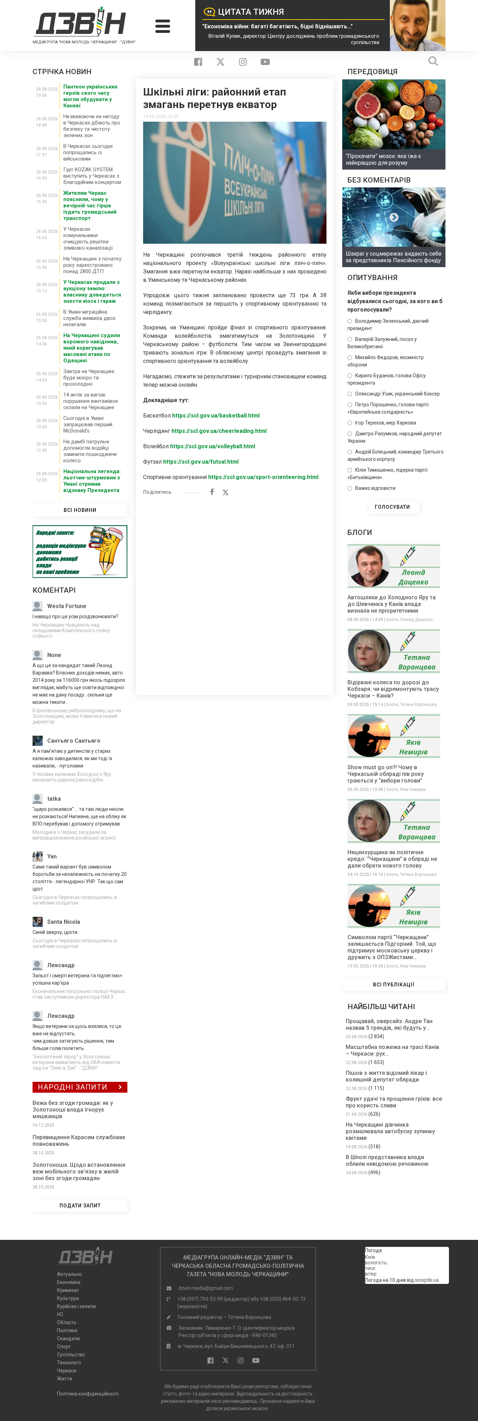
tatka (54, 798)
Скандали (68, 1338)
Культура (68, 1298)
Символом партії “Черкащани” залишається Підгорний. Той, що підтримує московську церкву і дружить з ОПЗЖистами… (391, 947)
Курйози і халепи (76, 1306)
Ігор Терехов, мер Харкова (385, 423)
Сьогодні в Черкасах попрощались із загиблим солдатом (75, 900)
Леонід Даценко (416, 619)
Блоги (392, 619)
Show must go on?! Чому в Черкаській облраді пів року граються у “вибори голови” (385, 774)
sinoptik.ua (427, 1280)
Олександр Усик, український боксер (397, 394)
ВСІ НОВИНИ (80, 510)
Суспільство (71, 1354)
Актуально (69, 1274)
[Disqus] (234, 591)
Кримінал (68, 1290)
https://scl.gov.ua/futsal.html (201, 461)
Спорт (64, 1346)
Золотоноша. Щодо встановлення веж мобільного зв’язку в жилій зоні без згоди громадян (79, 1171)
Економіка (68, 1282)
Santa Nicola (63, 922)
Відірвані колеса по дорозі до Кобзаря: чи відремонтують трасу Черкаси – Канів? (393, 689)
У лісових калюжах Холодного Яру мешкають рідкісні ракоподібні (72, 777)
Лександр (61, 965)
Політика (67, 1330)
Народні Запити (72, 1087)
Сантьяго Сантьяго (73, 740)
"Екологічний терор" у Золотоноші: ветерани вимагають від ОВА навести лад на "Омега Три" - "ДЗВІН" (76, 1062)
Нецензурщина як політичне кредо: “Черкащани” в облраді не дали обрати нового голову (392, 859)
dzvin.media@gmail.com (205, 1288)
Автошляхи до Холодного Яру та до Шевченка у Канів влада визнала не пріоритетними (391, 604)
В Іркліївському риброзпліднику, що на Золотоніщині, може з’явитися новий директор (77, 716)
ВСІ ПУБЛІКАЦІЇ (394, 984)
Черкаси (66, 1370)
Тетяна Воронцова (418, 704)
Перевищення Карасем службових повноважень (79, 1140)
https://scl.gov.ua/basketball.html (216, 415)
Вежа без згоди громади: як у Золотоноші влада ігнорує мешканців (73, 1110)
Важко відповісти (375, 488)
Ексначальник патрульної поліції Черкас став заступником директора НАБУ (79, 994)
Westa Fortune (66, 606)
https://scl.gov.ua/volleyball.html (212, 446)
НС (60, 1314)
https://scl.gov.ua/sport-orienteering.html (263, 477)
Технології (69, 1362)
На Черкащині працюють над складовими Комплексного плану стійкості (71, 630)
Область (67, 1322)
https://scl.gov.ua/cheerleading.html (219, 431)
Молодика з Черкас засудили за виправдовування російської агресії (74, 835)
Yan (52, 856)
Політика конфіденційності (88, 1394)
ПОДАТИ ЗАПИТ (80, 1205)
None (54, 655)
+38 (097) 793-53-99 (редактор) (213, 1299)
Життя (64, 1378)
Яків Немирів (413, 789)
